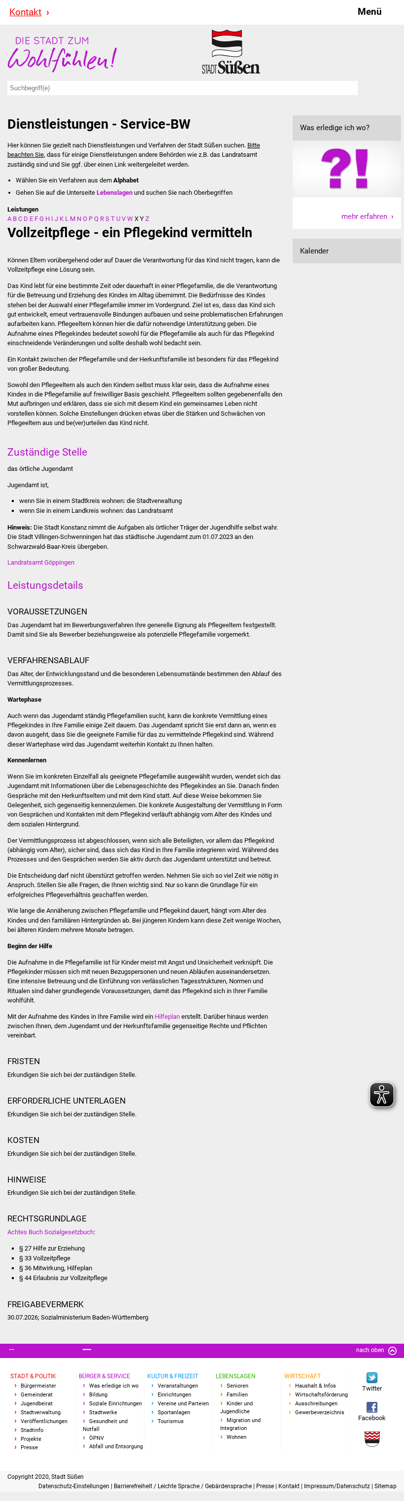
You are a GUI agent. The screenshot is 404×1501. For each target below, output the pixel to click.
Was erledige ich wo (113, 1386)
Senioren (237, 1386)
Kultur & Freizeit (172, 1376)
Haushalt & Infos (315, 1386)
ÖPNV (96, 1438)
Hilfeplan (167, 1016)
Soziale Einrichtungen (115, 1403)
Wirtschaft (302, 1376)
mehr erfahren (364, 216)
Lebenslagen (236, 1376)
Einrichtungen (174, 1395)
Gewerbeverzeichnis (319, 1412)
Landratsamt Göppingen (40, 562)
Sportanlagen (174, 1412)
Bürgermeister (38, 1386)
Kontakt (25, 12)
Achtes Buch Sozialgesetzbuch (50, 1232)
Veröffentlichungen (44, 1421)
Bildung (98, 1395)
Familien (237, 1395)
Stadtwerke (103, 1412)
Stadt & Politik (33, 1376)
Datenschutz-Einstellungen (74, 1486)
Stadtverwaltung (41, 1412)
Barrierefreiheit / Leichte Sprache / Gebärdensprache (183, 1486)
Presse (29, 1447)
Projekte (31, 1439)
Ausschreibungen (316, 1403)
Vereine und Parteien (183, 1403)
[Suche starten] (375, 88)
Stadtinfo (32, 1430)
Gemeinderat (37, 1395)
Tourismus (171, 1421)
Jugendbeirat (37, 1403)
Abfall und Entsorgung (116, 1446)
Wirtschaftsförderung (321, 1395)
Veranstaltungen (178, 1386)
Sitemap (385, 1486)
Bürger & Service (104, 1376)
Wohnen (236, 1437)
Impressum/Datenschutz (337, 1486)
